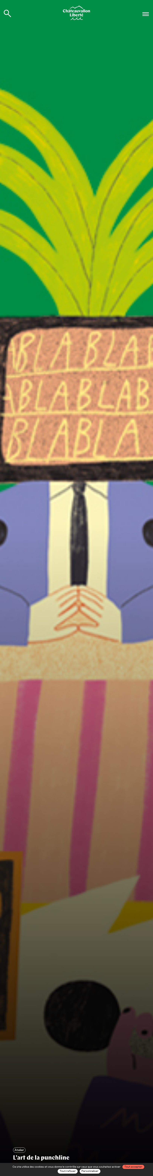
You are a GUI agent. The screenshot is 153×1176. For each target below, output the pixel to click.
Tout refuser (68, 1171)
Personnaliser (90, 1171)
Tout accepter (133, 1167)
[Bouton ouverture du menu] (145, 14)
